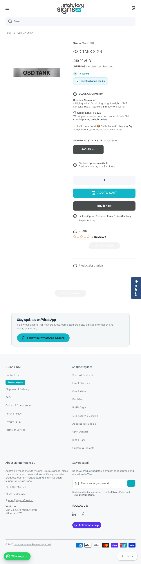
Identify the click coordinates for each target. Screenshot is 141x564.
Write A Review (104, 245)
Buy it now (104, 205)
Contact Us (12, 375)
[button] (133, 8)
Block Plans (79, 439)
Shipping (79, 66)
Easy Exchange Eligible (90, 81)
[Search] (9, 21)
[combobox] (70, 21)
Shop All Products (82, 375)
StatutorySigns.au (23, 544)
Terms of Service (15, 429)
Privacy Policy (13, 421)
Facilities (77, 399)
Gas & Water (79, 391)
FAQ (8, 397)
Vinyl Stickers (80, 431)
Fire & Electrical (81, 383)
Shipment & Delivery (17, 389)
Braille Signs (79, 407)
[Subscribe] (131, 483)
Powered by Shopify (42, 544)
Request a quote (15, 382)
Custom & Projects (83, 448)
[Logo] (70, 8)
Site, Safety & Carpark (85, 415)
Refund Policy (13, 413)
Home (9, 33)
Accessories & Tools (84, 423)
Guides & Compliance (18, 405)
